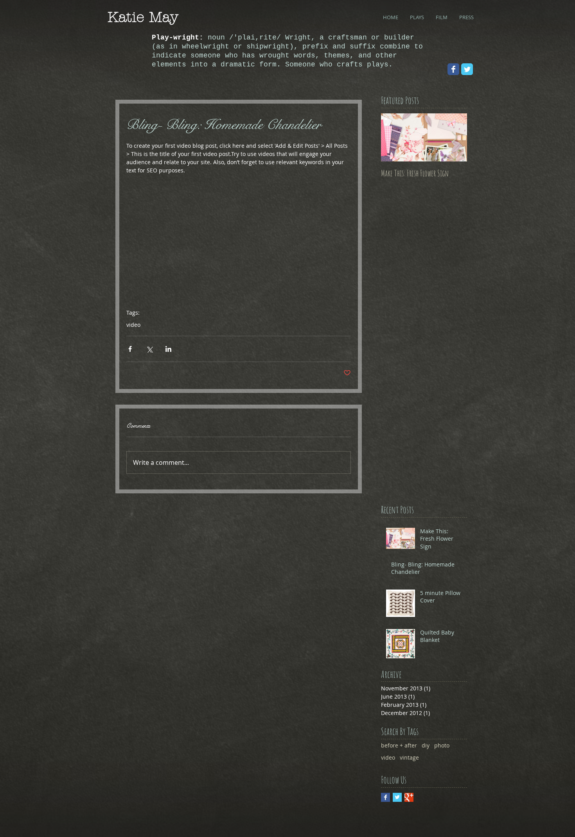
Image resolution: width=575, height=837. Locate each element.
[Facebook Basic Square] (385, 797)
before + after (399, 745)
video (133, 324)
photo (441, 745)
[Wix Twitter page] (467, 69)
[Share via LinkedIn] (168, 349)
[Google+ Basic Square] (408, 797)
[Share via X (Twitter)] (149, 349)
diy (425, 745)
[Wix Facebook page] (453, 69)
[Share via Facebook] (130, 349)
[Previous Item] (393, 137)
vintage (409, 757)
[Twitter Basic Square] (397, 797)
